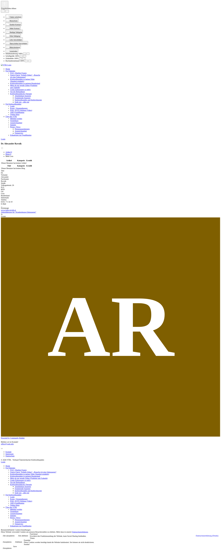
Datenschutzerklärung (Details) (207, 536)
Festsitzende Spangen (22, 98)
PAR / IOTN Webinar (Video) (21, 110)
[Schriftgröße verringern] (21, 56)
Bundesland (5, 196)
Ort (2, 191)
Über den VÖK (11, 117)
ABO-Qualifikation (17, 112)
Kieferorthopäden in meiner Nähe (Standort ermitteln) (22, 80)
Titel (2, 171)
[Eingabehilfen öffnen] (4, 4)
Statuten (13, 125)
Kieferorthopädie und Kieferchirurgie (28, 100)
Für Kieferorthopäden (13, 104)
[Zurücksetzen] (3, 11)
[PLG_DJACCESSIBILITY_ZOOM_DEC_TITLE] (24, 53)
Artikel (9, 152)
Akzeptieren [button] (7, 542)
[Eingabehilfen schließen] (7, 11)
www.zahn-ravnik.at (8, 210)
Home (8, 69)
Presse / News (15, 127)
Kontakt (8, 452)
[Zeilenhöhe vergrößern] (23, 58)
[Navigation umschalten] (2, 448)
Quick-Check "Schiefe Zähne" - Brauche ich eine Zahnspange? (25, 76)
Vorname (4, 175)
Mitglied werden (16, 119)
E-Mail (3, 204)
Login (12, 106)
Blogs (8, 154)
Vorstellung (14, 121)
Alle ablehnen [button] (23, 536)
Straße (3, 183)
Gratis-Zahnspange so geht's (20, 90)
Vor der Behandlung (17, 92)
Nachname (5, 179)
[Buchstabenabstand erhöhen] (29, 61)
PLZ (2, 187)
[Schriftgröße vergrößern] (24, 56)
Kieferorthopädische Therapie (21, 94)
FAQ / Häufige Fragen (18, 73)
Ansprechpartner (16, 123)
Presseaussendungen (22, 129)
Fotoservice (19, 133)
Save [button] (15, 546)
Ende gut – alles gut (22, 102)
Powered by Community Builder (13, 438)
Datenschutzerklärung (80, 532)
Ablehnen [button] (18, 542)
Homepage (5, 208)
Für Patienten (10, 71)
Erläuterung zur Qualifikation (20, 135)
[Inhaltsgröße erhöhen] (27, 53)
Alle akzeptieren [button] (9, 536)
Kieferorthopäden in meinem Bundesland (25, 83)
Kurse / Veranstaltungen (19, 108)
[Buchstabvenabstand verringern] (26, 61)
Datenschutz (10, 456)
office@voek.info (7, 444)
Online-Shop (14, 114)
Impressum (9, 454)
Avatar (3, 216)
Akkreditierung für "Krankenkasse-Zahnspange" (18, 212)
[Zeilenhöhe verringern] (20, 58)
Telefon (3, 200)
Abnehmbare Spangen (23, 96)
